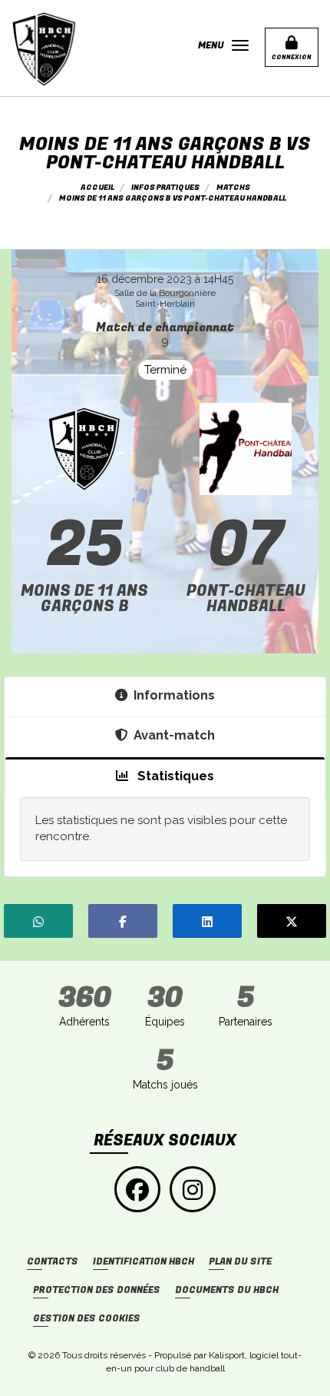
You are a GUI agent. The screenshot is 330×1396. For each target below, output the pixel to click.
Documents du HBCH (227, 1290)
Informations (174, 695)
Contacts (52, 1261)
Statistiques (174, 775)
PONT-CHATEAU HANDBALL (245, 598)
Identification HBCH (143, 1261)
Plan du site (240, 1261)
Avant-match (174, 735)
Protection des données (96, 1290)
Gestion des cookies (86, 1318)
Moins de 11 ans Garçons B (84, 598)
